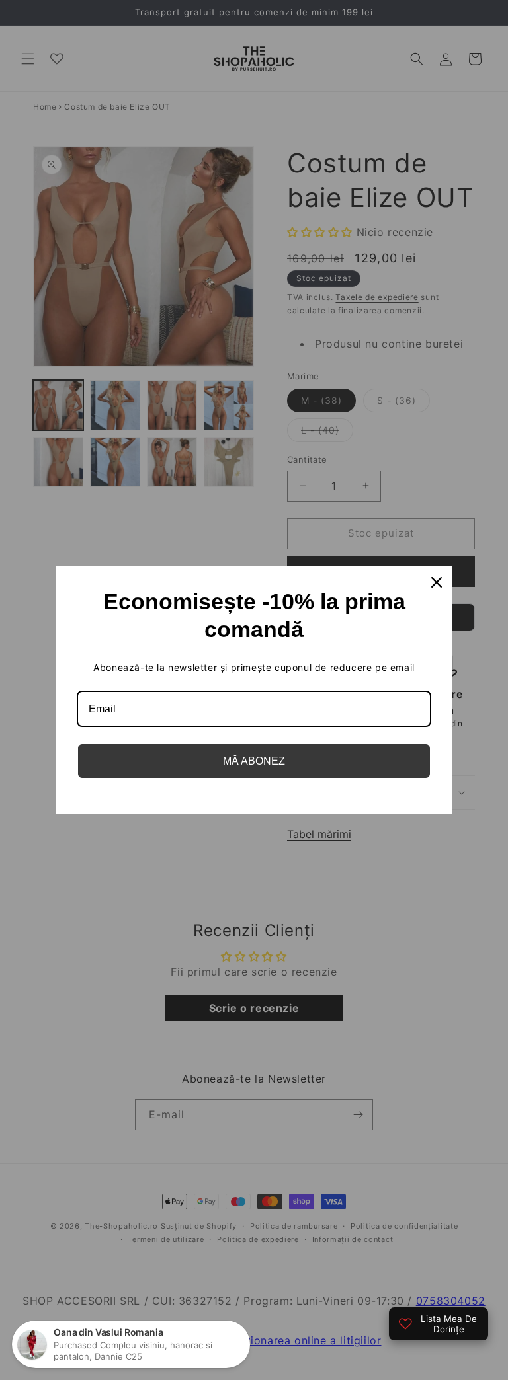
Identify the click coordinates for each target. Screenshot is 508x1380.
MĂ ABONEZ (254, 761)
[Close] (436, 582)
